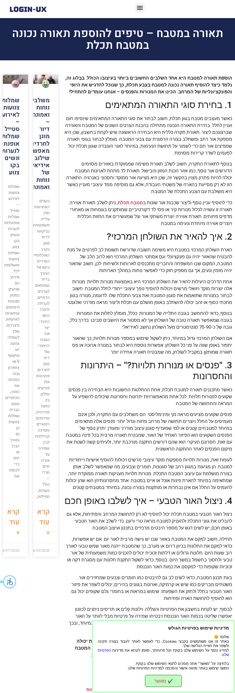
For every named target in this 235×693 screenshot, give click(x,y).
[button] (8, 582)
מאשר (163, 681)
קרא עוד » (43, 522)
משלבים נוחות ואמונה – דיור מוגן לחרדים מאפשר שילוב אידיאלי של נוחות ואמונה (39, 144)
